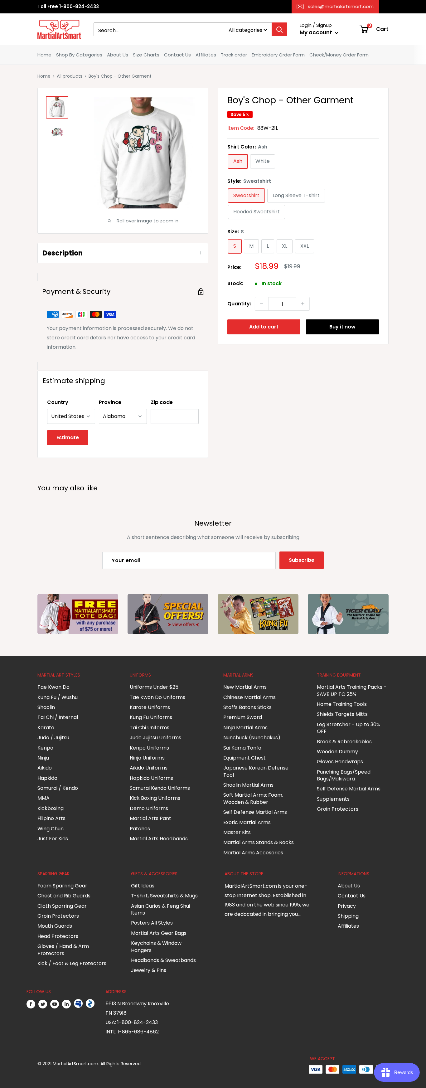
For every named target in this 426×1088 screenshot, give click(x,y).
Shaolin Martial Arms (248, 785)
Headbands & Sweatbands (163, 960)
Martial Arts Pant (150, 818)
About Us (117, 54)
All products (69, 76)
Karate (45, 727)
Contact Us (177, 54)
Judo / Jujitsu (53, 737)
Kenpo (45, 747)
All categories (245, 30)
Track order (234, 54)
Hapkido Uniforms (151, 778)
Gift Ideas (142, 885)
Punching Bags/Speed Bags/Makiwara (343, 775)
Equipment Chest (244, 757)
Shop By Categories (79, 54)
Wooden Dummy (337, 751)
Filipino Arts (51, 818)
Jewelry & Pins (148, 970)
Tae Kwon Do (53, 687)
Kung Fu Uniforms (151, 717)
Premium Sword (242, 717)
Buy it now (342, 326)
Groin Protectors (337, 809)
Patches (140, 828)
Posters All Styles (152, 922)
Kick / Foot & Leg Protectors (71, 963)
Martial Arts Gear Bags (158, 933)
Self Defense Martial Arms (255, 812)
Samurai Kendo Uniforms (160, 788)
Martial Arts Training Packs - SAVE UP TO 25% (351, 690)
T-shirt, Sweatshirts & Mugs (164, 895)
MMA (43, 798)
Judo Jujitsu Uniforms (155, 737)
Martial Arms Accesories (253, 852)
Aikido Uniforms (148, 767)
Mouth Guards (54, 926)
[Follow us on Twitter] (42, 1003)
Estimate (67, 437)
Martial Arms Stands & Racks (258, 842)
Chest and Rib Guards (63, 895)
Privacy (347, 906)
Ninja (43, 757)
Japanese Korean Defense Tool (255, 771)
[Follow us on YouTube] (54, 1003)
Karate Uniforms (150, 707)
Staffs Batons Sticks (247, 707)
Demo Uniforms (149, 808)
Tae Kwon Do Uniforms (157, 697)
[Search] (279, 29)
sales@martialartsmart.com (341, 6)
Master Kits (237, 832)
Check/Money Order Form (339, 54)
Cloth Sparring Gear (62, 906)
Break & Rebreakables (344, 741)
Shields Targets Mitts (342, 714)
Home (44, 54)
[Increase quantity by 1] (302, 303)
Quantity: (239, 303)
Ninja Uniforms (147, 757)
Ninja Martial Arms (245, 727)
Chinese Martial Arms (249, 697)
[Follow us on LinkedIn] (66, 1003)
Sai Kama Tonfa (242, 747)
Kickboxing (50, 808)
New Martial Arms (245, 687)
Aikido (44, 767)
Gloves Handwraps (340, 761)
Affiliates (206, 54)
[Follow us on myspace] (78, 1003)
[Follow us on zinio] (90, 1003)
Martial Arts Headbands (159, 838)
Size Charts (146, 54)
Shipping (348, 916)
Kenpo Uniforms (149, 747)
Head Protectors (57, 936)
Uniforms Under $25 (154, 687)
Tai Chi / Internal (57, 717)
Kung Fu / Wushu (57, 697)
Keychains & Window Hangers (156, 947)
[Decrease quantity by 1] (261, 303)
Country (57, 402)
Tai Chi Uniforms (149, 727)
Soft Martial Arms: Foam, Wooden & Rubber (253, 798)
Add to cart (263, 326)
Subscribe (301, 560)
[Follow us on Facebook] (31, 1003)
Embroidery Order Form (278, 54)
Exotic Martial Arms (247, 822)
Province (110, 402)
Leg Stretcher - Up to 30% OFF (348, 728)
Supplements (333, 799)
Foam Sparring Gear (62, 885)
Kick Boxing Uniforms (155, 798)
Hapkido (47, 778)
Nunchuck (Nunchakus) (251, 737)
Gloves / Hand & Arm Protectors (63, 950)
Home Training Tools (342, 704)
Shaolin (46, 707)
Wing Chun (50, 828)
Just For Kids (52, 838)
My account (316, 32)
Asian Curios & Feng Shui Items (160, 909)
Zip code (162, 402)
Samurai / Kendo (57, 788)
